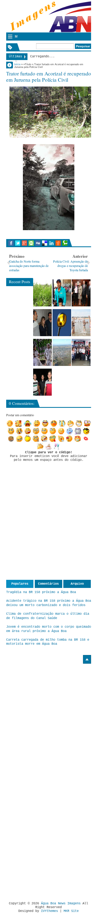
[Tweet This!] (17, 243)
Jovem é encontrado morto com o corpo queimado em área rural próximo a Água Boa (48, 629)
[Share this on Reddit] (58, 243)
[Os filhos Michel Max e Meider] (42, 382)
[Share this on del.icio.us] (44, 243)
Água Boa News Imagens (61, 903)
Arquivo (77, 584)
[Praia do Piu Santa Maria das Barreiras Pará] (81, 322)
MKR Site (71, 911)
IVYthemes (49, 911)
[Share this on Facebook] (10, 243)
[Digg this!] (37, 243)
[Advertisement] (51, 701)
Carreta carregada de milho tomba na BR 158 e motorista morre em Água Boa (47, 642)
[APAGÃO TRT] (81, 352)
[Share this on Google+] (24, 243)
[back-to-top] (87, 659)
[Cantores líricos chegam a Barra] (42, 322)
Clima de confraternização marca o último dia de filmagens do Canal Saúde (47, 616)
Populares (19, 584)
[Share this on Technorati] (64, 243)
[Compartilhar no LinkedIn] (51, 243)
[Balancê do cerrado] (42, 352)
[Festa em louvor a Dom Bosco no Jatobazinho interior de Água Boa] (62, 292)
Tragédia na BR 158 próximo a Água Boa (41, 592)
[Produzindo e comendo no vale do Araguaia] (42, 292)
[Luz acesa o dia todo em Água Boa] (62, 322)
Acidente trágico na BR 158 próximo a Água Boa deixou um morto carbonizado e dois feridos (48, 603)
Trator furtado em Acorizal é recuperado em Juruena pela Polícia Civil (48, 76)
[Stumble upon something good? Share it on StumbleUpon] (31, 243)
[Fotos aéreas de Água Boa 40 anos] (62, 352)
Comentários (48, 584)
